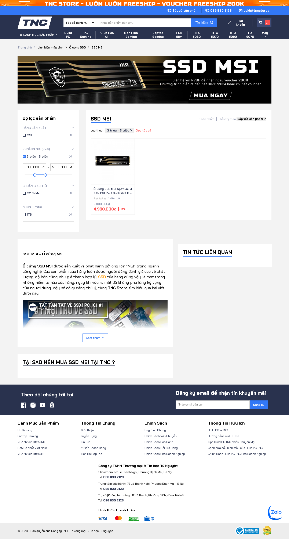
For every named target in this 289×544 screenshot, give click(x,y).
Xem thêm (93, 338)
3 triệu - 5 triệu (118, 130)
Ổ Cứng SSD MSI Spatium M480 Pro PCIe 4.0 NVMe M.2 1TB (113, 191)
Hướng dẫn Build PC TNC (224, 436)
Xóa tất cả (143, 130)
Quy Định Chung (155, 430)
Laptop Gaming (28, 436)
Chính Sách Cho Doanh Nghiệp (164, 454)
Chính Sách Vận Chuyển (160, 436)
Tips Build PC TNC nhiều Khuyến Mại (231, 442)
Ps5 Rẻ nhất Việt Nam (32, 448)
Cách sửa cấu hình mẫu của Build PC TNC (235, 448)
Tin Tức (86, 442)
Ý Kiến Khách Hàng (93, 448)
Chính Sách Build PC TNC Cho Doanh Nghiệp (237, 454)
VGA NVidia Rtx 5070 (31, 442)
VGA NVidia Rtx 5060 (31, 454)
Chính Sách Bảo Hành (158, 442)
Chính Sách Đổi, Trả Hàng (161, 448)
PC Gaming (25, 430)
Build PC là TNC (218, 430)
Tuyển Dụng (89, 436)
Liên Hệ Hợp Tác (91, 454)
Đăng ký (258, 405)
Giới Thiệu (87, 430)
